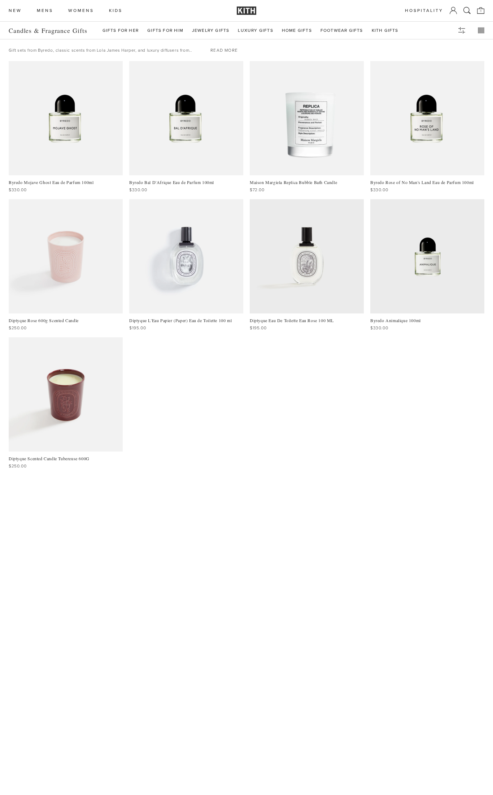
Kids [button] (115, 10)
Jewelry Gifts (211, 30)
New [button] (15, 10)
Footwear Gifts (341, 30)
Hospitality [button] (424, 10)
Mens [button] (45, 10)
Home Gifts (297, 30)
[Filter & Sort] (461, 30)
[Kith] (246, 11)
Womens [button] (81, 10)
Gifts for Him (165, 30)
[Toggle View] (481, 30)
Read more (224, 50)
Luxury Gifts (255, 30)
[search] (467, 10)
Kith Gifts (385, 30)
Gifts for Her (120, 30)
